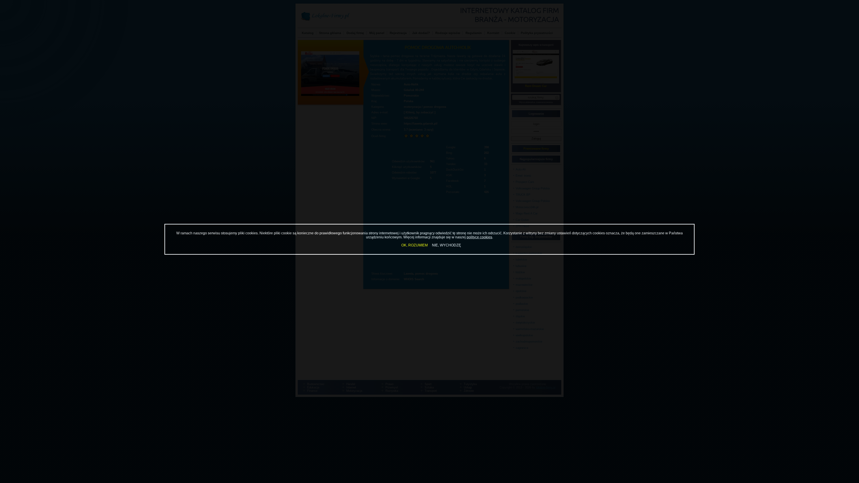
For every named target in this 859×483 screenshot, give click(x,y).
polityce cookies (479, 237)
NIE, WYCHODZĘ (446, 245)
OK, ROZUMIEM (414, 245)
